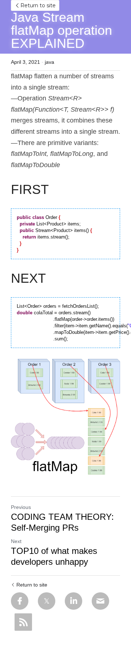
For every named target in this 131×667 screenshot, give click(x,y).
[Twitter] (46, 601)
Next (16, 541)
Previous (21, 507)
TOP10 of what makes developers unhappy (54, 556)
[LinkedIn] (73, 601)
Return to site (38, 5)
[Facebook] (19, 601)
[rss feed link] (23, 622)
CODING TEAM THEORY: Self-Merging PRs (62, 522)
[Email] (100, 601)
